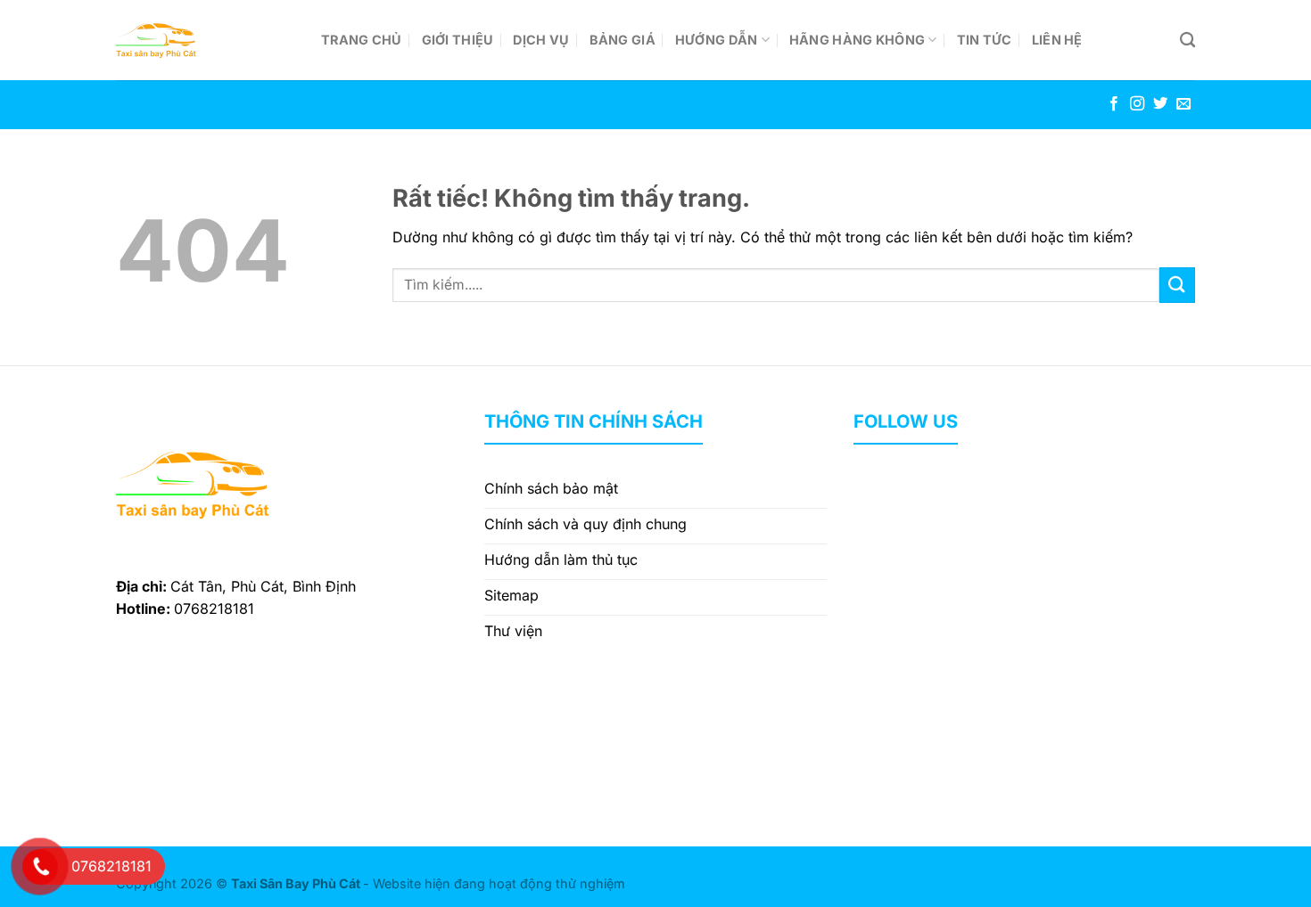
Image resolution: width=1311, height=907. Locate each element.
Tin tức (984, 39)
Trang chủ (361, 39)
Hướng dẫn (716, 39)
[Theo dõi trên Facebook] (1114, 104)
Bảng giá (623, 39)
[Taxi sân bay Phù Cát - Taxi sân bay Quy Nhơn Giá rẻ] (205, 40)
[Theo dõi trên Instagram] (1137, 104)
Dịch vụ (541, 39)
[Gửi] (1177, 284)
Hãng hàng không (857, 39)
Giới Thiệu (458, 39)
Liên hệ (1057, 39)
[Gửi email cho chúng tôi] (1183, 104)
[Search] (1187, 40)
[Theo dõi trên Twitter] (1160, 104)
